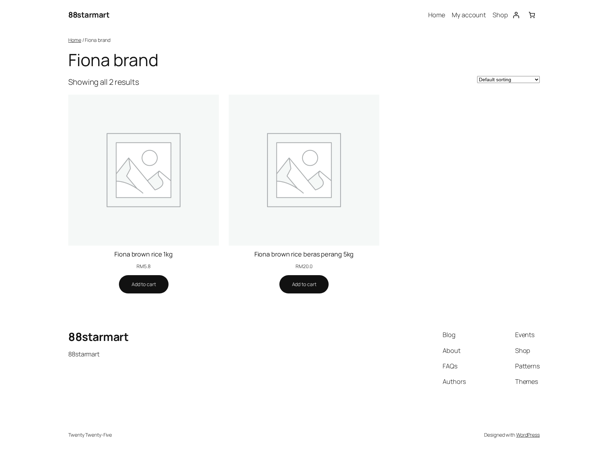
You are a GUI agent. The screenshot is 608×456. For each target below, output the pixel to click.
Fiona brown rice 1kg (143, 254)
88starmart (88, 15)
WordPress (528, 434)
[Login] (516, 15)
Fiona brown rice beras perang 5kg (304, 254)
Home (74, 40)
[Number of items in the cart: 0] (532, 15)
